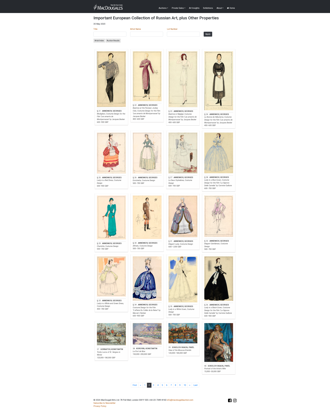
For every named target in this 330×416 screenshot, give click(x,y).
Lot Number (172, 29)
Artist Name (135, 29)
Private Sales (178, 8)
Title (95, 29)
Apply (208, 34)
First (135, 385)
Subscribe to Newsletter (104, 403)
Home (232, 8)
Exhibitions (208, 8)
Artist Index (99, 41)
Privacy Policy (99, 406)
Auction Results (113, 41)
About (219, 8)
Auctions (163, 8)
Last (195, 385)
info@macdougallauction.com (180, 400)
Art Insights (194, 8)
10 (185, 385)
